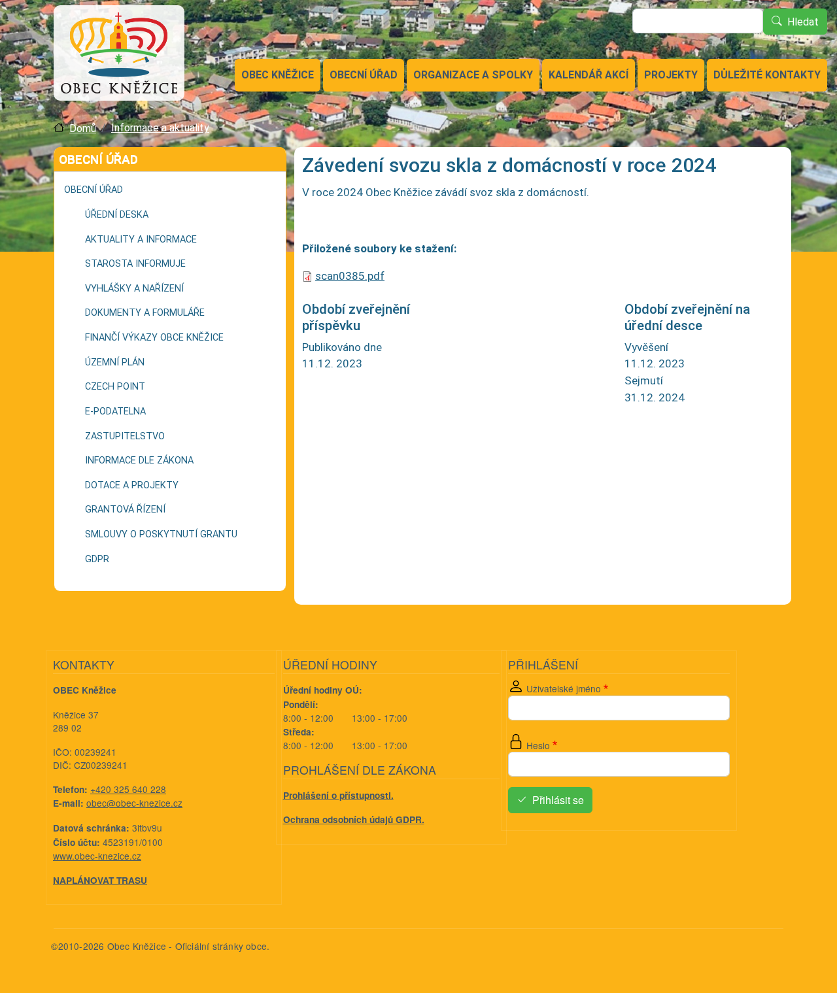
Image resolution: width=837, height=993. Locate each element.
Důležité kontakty (767, 75)
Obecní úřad (364, 75)
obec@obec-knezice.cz (134, 802)
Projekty (671, 75)
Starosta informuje (135, 263)
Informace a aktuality (160, 128)
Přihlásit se (558, 800)
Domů (82, 128)
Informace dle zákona (139, 460)
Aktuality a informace (141, 239)
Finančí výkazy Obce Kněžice (154, 337)
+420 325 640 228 (128, 789)
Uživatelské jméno (563, 688)
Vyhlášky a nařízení (134, 288)
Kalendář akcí (588, 75)
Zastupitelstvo (125, 436)
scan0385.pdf (349, 275)
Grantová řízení (125, 509)
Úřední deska (116, 214)
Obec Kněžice (277, 75)
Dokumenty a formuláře (145, 312)
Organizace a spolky (473, 75)
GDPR (97, 559)
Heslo (538, 745)
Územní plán (115, 362)
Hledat (803, 22)
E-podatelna (115, 411)
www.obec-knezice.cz (97, 855)
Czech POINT (115, 386)
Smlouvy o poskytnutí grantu (161, 534)
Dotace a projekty (132, 485)
